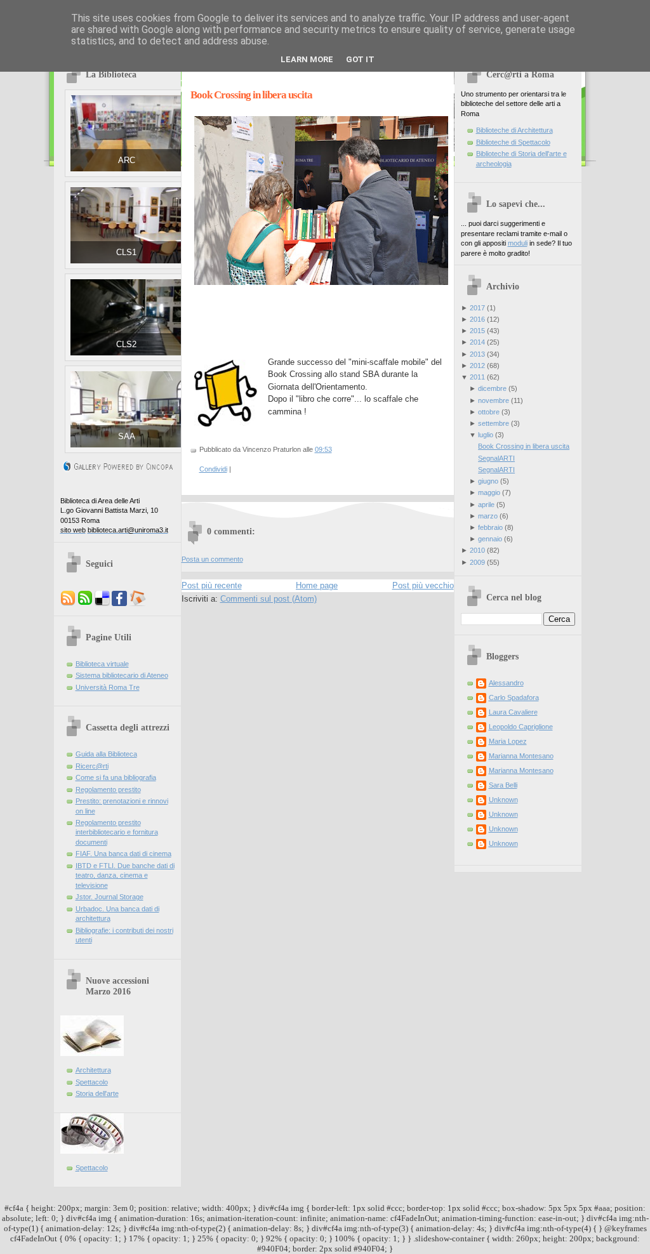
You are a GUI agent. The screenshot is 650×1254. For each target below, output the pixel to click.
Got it (360, 59)
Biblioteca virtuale (102, 664)
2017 (477, 308)
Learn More (307, 59)
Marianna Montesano (521, 756)
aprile (486, 504)
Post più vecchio (423, 585)
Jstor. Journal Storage (109, 897)
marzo (488, 516)
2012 (477, 365)
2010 (477, 550)
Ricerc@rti (92, 766)
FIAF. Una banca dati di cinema (123, 853)
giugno (488, 481)
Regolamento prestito (108, 789)
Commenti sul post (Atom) (268, 599)
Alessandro (506, 683)
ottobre (489, 412)
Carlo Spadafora (514, 697)
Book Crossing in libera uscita (251, 95)
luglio (485, 435)
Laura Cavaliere (513, 712)
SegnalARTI (496, 458)
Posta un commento (212, 559)
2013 (477, 354)
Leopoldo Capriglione (521, 726)
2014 (477, 342)
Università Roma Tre (108, 687)
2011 (477, 377)
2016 (477, 319)
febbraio (490, 527)
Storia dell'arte (97, 1093)
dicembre (492, 388)
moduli (517, 243)
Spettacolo (92, 1082)
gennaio (490, 539)
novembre (493, 400)
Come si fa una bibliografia (116, 777)
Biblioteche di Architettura (514, 130)
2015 (477, 330)
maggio (489, 492)
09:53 (323, 449)
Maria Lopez (508, 741)
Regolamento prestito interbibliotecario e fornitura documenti (117, 832)
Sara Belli (503, 785)
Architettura (93, 1070)
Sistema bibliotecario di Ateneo (122, 675)
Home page (317, 585)
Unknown (503, 799)
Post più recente (212, 585)
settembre (493, 423)
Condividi (213, 469)
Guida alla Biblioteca (106, 754)
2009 (477, 562)
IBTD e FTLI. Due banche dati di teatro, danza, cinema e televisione (125, 875)
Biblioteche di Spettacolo (513, 142)
